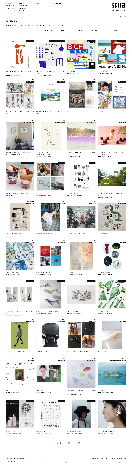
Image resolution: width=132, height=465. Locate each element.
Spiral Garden (30, 41)
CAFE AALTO (61, 41)
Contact (107, 458)
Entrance (93, 203)
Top (120, 16)
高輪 (64, 120)
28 (79, 443)
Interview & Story (11, 11)
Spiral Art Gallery (122, 41)
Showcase (62, 203)
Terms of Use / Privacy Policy (119, 458)
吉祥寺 (30, 201)
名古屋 (125, 39)
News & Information (93, 458)
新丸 (64, 39)
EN (38, 3)
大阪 (125, 358)
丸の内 (32, 240)
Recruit (21, 11)
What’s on (8, 3)
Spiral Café (123, 122)
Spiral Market (30, 203)
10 (69, 443)
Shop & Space (10, 5)
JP (35, 3)
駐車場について (48, 458)
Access (21, 3)
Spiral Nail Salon (29, 122)
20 (73, 443)
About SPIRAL (23, 5)
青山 (33, 39)
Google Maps (40, 458)
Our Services (23, 8)
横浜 (33, 201)
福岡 (95, 39)
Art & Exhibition (10, 8)
